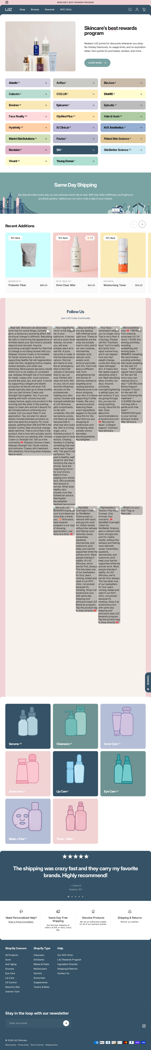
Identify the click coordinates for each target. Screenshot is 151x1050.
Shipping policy (51, 1045)
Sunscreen (39, 977)
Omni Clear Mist (65, 285)
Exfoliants (39, 959)
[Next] (142, 224)
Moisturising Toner (115, 285)
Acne (8, 959)
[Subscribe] (66, 1023)
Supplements (40, 982)
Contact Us (63, 973)
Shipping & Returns (130, 917)
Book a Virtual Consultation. (21, 922)
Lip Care (9, 977)
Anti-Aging (10, 964)
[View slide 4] (79, 896)
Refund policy (10, 1045)
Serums (38, 973)
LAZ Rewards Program (69, 959)
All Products (11, 955)
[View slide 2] (72, 896)
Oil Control (11, 982)
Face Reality (63, 281)
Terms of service (37, 1045)
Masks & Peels (41, 964)
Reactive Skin (12, 987)
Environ (109, 281)
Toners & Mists (41, 987)
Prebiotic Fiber (17, 285)
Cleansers (39, 955)
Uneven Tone (12, 991)
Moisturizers (40, 968)
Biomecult (15, 281)
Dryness (9, 968)
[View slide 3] (75, 896)
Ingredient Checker (67, 964)
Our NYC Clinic (65, 955)
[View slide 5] (82, 896)
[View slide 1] (68, 896)
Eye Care (10, 973)
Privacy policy (23, 1045)
